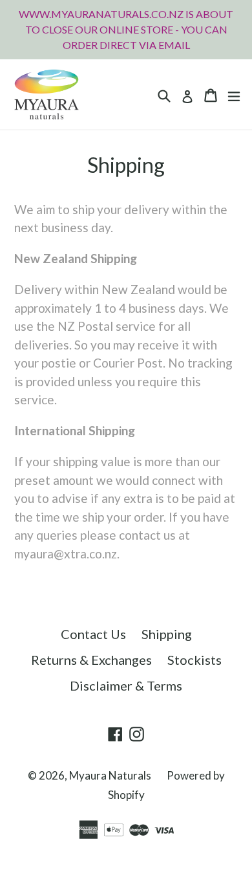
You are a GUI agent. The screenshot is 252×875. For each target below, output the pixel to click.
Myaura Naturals (110, 775)
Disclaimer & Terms (126, 685)
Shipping (167, 634)
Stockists (194, 659)
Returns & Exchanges (91, 659)
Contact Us (93, 634)
